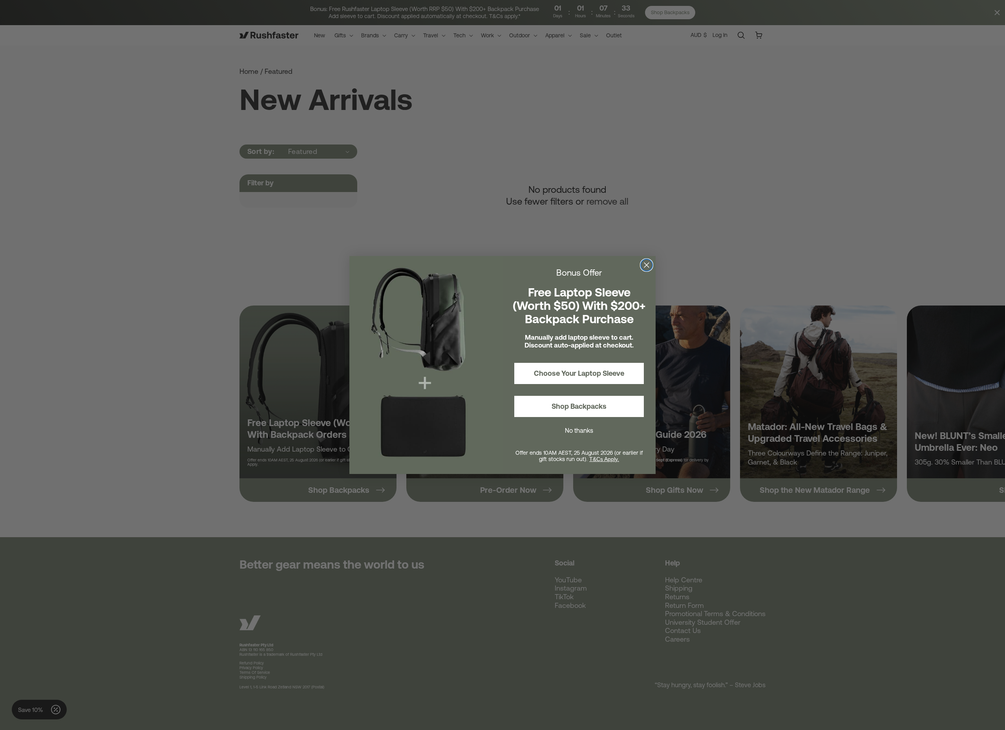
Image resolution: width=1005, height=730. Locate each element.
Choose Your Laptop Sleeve (579, 373)
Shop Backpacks (579, 406)
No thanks (579, 430)
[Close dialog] (646, 265)
